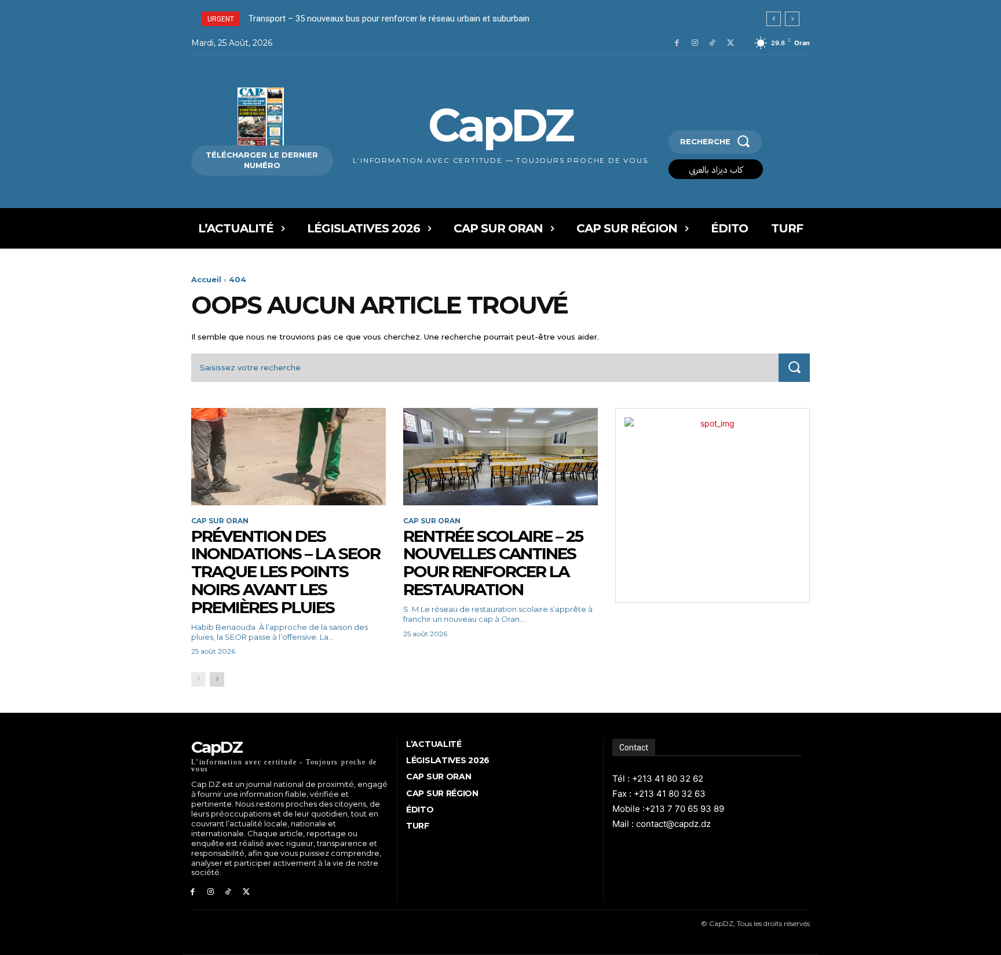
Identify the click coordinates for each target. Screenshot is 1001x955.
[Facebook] (677, 43)
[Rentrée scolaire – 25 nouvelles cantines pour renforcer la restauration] (500, 456)
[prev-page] (198, 679)
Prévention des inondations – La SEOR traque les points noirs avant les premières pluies (285, 571)
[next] (792, 19)
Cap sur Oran (220, 521)
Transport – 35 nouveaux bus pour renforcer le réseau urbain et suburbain (389, 18)
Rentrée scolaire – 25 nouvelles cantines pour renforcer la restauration (493, 562)
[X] (730, 43)
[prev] (773, 19)
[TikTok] (712, 43)
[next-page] (217, 679)
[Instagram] (695, 43)
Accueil (206, 279)
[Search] (794, 367)
